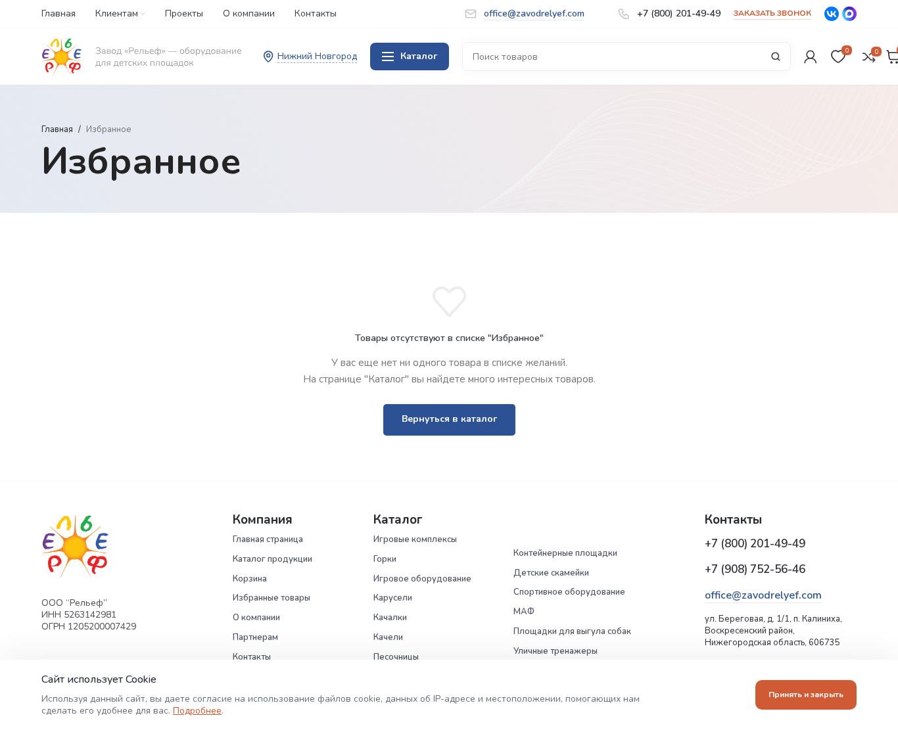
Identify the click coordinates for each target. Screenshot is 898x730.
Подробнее (197, 710)
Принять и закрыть (805, 694)
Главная (57, 129)
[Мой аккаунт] (810, 56)
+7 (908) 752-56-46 (755, 569)
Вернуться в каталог (449, 419)
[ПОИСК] (776, 56)
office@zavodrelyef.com (763, 595)
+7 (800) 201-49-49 (755, 543)
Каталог (418, 56)
